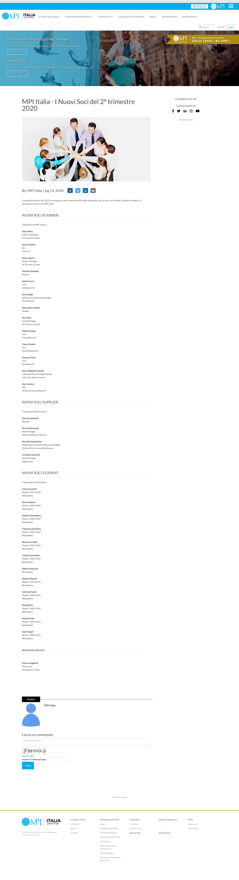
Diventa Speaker (107, 853)
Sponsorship (169, 16)
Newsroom (193, 824)
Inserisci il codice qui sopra (34, 759)
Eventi (102, 824)
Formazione (105, 841)
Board (73, 828)
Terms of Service (35, 835)
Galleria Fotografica (131, 16)
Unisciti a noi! (135, 828)
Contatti (74, 832)
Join (231, 27)
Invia (28, 765)
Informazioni (17, 52)
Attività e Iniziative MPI (110, 837)
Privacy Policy (26, 835)
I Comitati (133, 824)
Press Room (193, 828)
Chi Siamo (75, 824)
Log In (220, 27)
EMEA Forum (189, 16)
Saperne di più (17, 73)
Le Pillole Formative (108, 832)
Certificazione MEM (108, 828)
